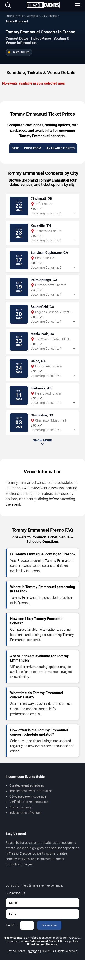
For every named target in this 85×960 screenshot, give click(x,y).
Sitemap (33, 951)
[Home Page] (43, 5)
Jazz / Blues (49, 15)
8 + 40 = (11, 925)
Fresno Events (14, 15)
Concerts (32, 15)
